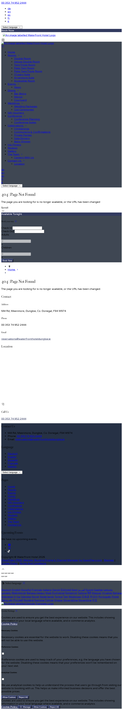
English (12, 457)
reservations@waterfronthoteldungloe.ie (26, 339)
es (9, 15)
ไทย (65, 596)
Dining (11, 496)
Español (13, 460)
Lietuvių (108, 590)
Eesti (75, 590)
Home (11, 486)
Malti (48, 593)
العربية (81, 590)
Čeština (82, 593)
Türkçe (59, 596)
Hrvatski (107, 593)
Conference (15, 505)
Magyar (96, 593)
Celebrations (15, 509)
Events (12, 493)
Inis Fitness (14, 512)
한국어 (94, 596)
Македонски (19, 593)
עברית (16, 596)
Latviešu (6, 593)
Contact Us (14, 525)
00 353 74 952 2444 (13, 2)
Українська (74, 596)
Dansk (56, 590)
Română (29, 600)
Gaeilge (98, 590)
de (9, 8)
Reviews (12, 515)
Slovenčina (84, 600)
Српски (49, 600)
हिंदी (89, 593)
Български (58, 593)
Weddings (14, 499)
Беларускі (71, 593)
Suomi (89, 590)
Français (13, 463)
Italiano (12, 466)
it (8, 21)
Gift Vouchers (16, 502)
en (9, 11)
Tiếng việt (7, 600)
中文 (94, 600)
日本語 (85, 596)
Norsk (35, 596)
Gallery (12, 518)
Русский (18, 600)
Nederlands (47, 596)
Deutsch (13, 453)
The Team (13, 521)
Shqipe (58, 600)
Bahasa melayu (36, 593)
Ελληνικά (66, 590)
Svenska (39, 600)
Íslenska (26, 596)
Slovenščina (70, 600)
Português (104, 596)
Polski (115, 596)
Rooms (12, 489)
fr (9, 18)
